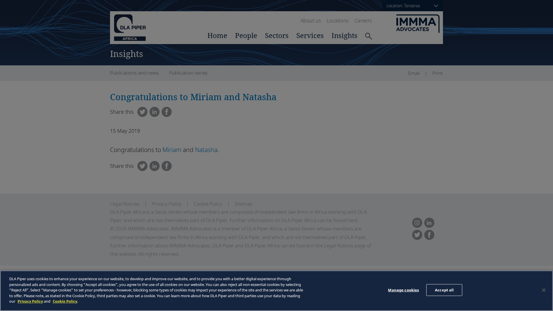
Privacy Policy (30, 301)
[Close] (543, 290)
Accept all (444, 289)
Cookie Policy (65, 301)
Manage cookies (403, 289)
